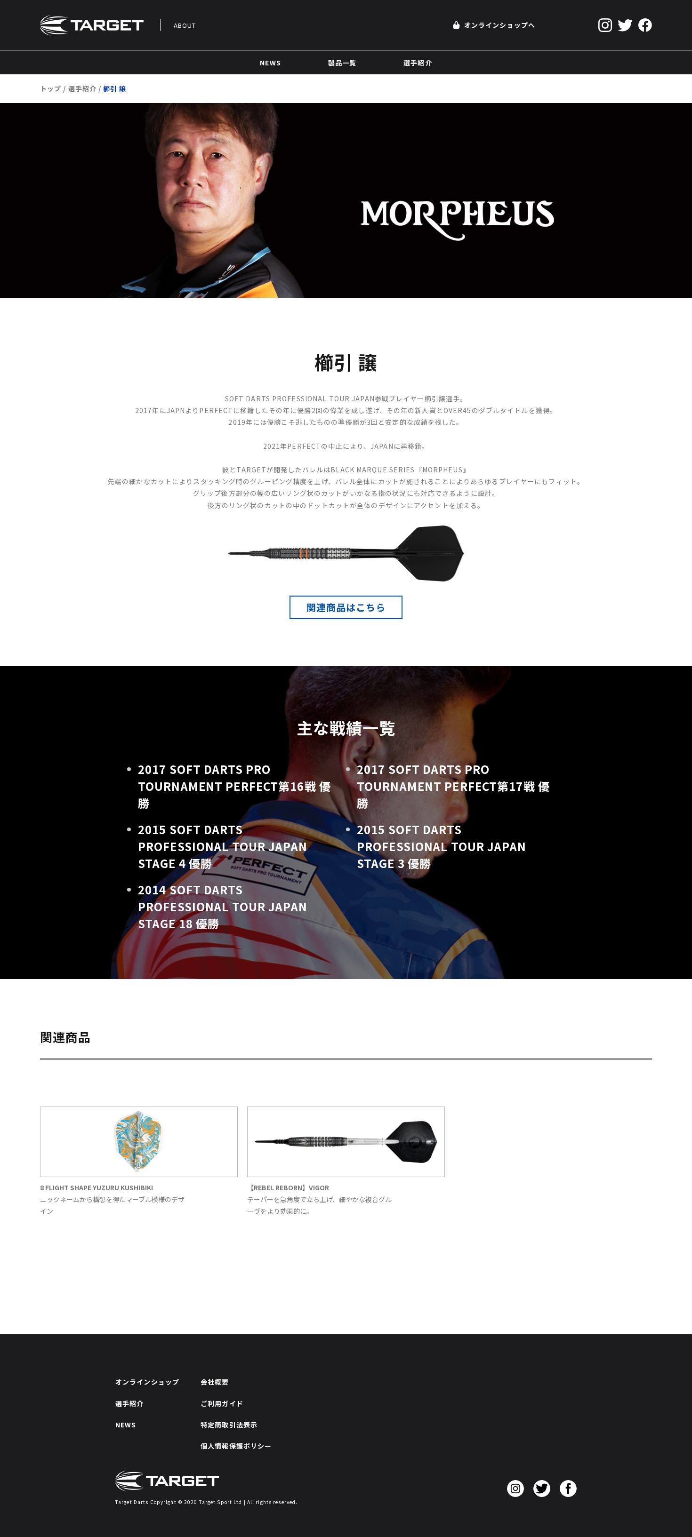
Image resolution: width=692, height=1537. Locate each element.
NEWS (125, 1424)
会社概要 (215, 1381)
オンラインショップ (147, 1381)
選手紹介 (82, 88)
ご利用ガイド (222, 1403)
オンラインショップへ (499, 25)
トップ (50, 88)
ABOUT (185, 25)
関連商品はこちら (346, 607)
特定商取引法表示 (229, 1424)
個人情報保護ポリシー (236, 1445)
